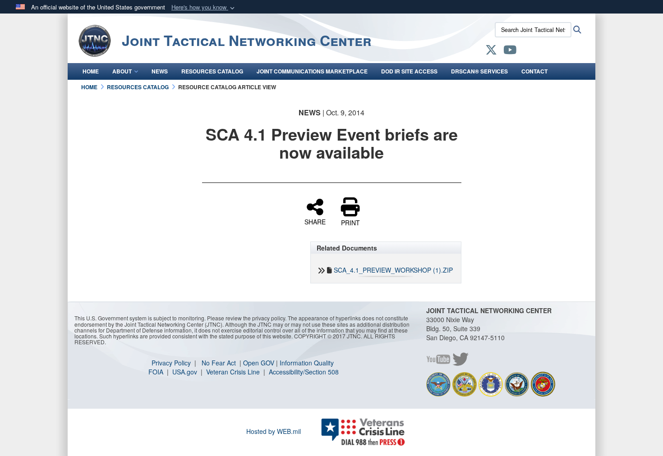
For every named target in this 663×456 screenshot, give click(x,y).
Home (91, 71)
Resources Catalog (212, 71)
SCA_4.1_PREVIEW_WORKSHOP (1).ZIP (393, 269)
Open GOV (258, 362)
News (160, 71)
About (122, 71)
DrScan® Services (479, 71)
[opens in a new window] (491, 51)
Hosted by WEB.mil (273, 431)
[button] (203, 7)
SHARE (315, 221)
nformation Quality (307, 362)
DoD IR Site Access (409, 71)
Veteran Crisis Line (234, 371)
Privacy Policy (172, 362)
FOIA (156, 371)
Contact (534, 71)
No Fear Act (220, 362)
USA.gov (185, 371)
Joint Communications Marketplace (312, 71)
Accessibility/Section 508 (304, 371)
